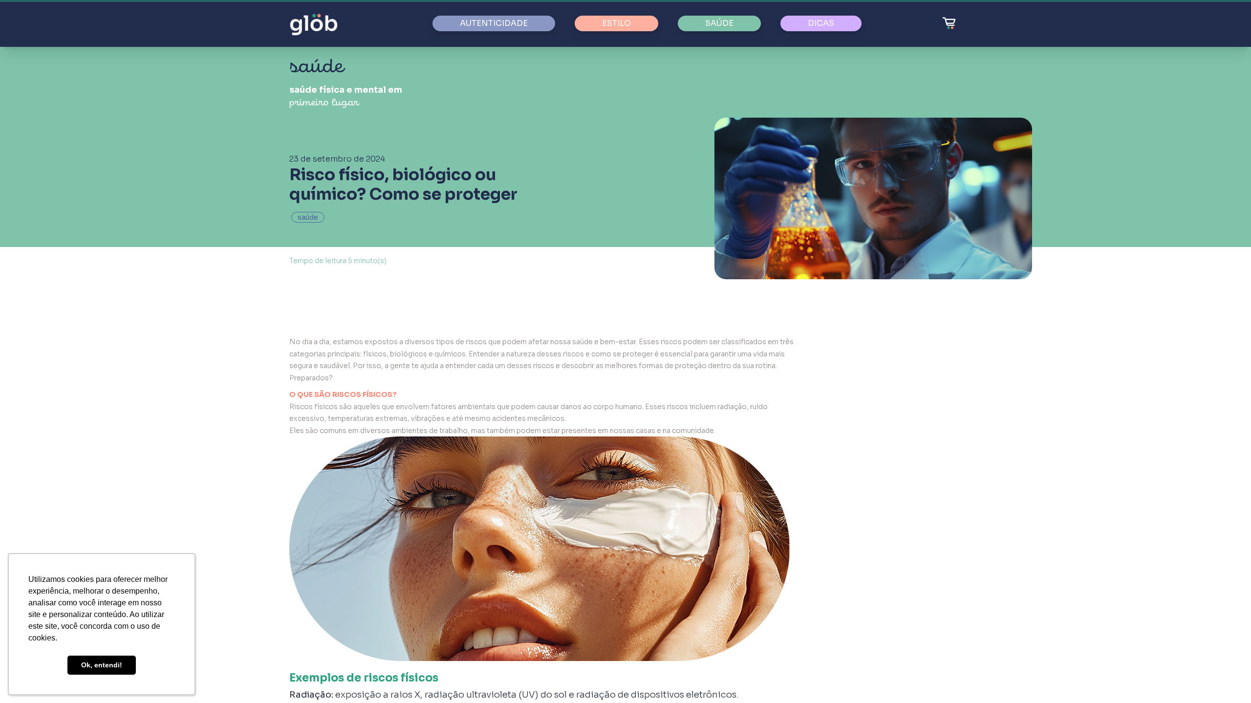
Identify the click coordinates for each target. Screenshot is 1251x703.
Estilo (616, 23)
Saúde (719, 23)
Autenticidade (494, 23)
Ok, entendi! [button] (101, 665)
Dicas (821, 23)
